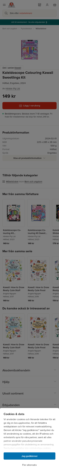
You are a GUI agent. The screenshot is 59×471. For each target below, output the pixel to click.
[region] (29, 439)
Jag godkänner (29, 456)
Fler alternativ (29, 465)
